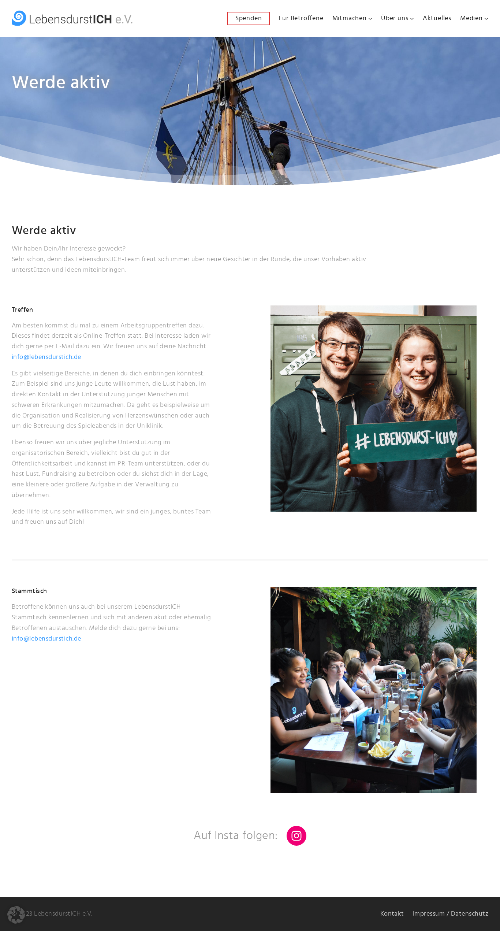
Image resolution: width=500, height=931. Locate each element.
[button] (16, 915)
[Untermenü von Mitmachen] (370, 18)
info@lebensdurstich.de (46, 357)
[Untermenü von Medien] (486, 18)
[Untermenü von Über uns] (412, 18)
